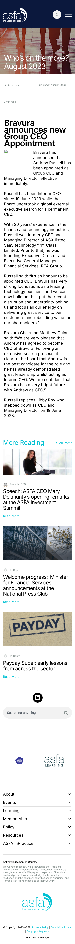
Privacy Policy (40, 927)
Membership (15, 818)
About (8, 794)
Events (9, 802)
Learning (11, 810)
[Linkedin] (38, 698)
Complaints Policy (61, 927)
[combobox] (37, 713)
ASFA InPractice (18, 843)
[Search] (66, 713)
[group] (19, 761)
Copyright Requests (38, 931)
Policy (8, 827)
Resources (13, 835)
